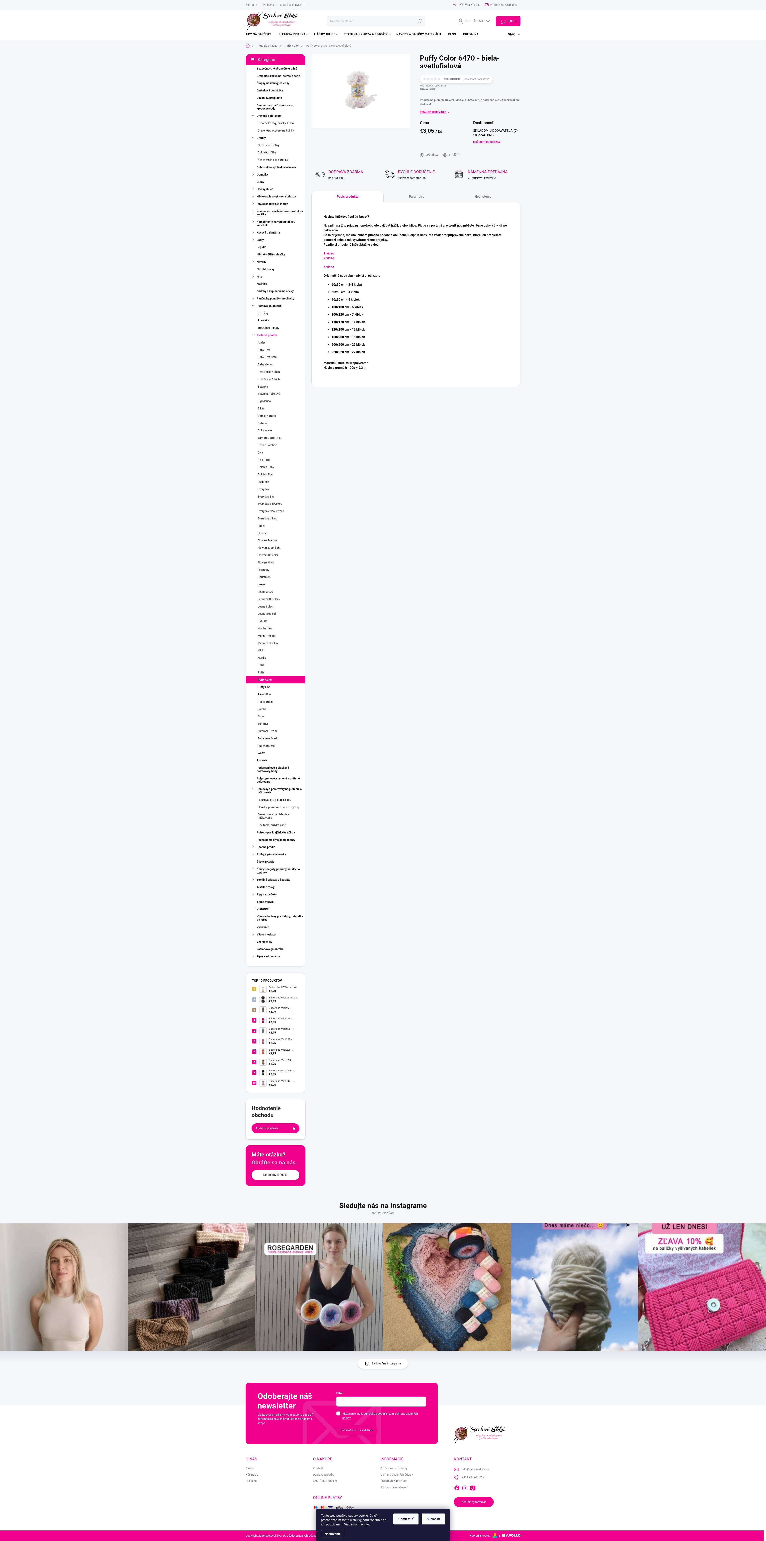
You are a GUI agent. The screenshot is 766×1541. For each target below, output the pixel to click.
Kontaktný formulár (275, 1174)
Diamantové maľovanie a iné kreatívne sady (275, 107)
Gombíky (262, 174)
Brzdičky (263, 313)
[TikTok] (473, 1487)
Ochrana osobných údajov (396, 1474)
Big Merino (264, 401)
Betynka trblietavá (269, 393)
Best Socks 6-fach (269, 379)
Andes (262, 342)
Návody (261, 261)
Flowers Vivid (266, 562)
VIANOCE (262, 909)
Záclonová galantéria (270, 949)
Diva (260, 452)
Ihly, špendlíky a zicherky (272, 203)
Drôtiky (261, 137)
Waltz (261, 753)
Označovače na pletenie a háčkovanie (273, 816)
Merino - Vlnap (266, 635)
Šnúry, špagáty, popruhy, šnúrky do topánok (278, 871)
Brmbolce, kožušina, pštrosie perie (278, 76)
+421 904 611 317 (473, 1477)
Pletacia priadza (267, 335)
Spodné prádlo (266, 847)
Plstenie (262, 760)
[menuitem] (260, 34)
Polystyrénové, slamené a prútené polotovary (278, 780)
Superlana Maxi (267, 738)
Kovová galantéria (268, 232)
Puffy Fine (264, 687)
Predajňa (268, 4)
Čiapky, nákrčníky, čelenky (273, 83)
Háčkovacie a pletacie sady (274, 799)
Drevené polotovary (269, 115)
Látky (260, 239)
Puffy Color (265, 679)
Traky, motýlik (265, 901)
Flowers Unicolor (268, 555)
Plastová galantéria (269, 305)
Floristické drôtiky (268, 145)
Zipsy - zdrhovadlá (268, 956)
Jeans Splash (266, 606)
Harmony (263, 569)
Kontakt (318, 1468)
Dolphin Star (265, 474)
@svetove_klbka (383, 1213)
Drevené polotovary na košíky (276, 130)
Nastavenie (333, 1534)
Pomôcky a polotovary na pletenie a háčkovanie (279, 790)
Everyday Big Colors (270, 503)
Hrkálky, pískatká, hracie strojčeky (278, 807)
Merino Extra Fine (268, 643)
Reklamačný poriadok (393, 1480)
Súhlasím (433, 1519)
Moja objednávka (290, 4)
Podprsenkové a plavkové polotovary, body (273, 769)
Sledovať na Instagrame (386, 1363)
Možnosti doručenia (486, 142)
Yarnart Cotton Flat (270, 437)
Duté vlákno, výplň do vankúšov (276, 167)
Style (261, 716)
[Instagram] (465, 1487)
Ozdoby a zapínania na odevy (275, 291)
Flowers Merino (267, 540)
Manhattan (265, 628)
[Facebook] (457, 1487)
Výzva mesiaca (266, 934)
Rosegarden (265, 701)
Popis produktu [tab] (347, 196)
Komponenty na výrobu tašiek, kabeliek (276, 223)
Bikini (261, 408)
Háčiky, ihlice (265, 189)
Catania (263, 423)
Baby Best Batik (267, 357)
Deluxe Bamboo (267, 445)
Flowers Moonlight (269, 547)
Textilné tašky (265, 887)
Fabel (261, 525)
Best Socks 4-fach (269, 371)
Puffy (261, 672)
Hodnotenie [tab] (483, 196)
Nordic (262, 657)
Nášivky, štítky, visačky (271, 254)
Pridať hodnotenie (267, 1128)
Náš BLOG (252, 1474)
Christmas (264, 577)
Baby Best (264, 349)
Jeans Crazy (265, 591)
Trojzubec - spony (268, 327)
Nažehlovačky (265, 269)
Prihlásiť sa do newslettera (357, 1430)
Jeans (261, 584)
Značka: (427, 89)
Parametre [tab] (416, 196)
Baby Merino (265, 364)
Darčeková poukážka (270, 90)
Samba (262, 709)
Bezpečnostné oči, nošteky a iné (277, 68)
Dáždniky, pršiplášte (269, 97)
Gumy (260, 182)
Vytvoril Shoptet (480, 1535)
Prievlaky (263, 320)
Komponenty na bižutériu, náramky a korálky (280, 213)
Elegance (263, 481)
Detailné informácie (433, 112)
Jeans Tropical (267, 613)
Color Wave (265, 430)
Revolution (264, 694)
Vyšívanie (263, 927)
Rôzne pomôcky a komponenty (276, 839)
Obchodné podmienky (393, 1468)
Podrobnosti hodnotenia (476, 79)
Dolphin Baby (266, 467)
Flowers (263, 533)
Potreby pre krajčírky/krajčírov (276, 832)
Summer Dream (267, 731)
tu (367, 1524)
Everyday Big (266, 496)
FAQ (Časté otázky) (325, 1480)
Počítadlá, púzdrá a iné (272, 825)
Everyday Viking (267, 518)
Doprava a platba (323, 1474)
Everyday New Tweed (271, 511)
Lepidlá (261, 247)
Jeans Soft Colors (269, 599)
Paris (261, 665)
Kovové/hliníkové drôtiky (273, 159)
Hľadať (420, 21)
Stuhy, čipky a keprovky (271, 854)
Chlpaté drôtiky (267, 152)
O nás (249, 1468)
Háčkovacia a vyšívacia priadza (276, 196)
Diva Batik (264, 459)
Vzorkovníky (264, 941)
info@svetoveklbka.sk (475, 1469)
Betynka (263, 386)
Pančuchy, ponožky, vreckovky (275, 298)
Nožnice (262, 283)
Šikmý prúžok (265, 861)
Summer (263, 723)
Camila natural (267, 415)
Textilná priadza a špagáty (273, 879)
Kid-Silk (262, 621)
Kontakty (251, 4)
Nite (259, 276)
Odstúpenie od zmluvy (394, 1487)
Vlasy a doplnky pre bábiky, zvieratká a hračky (280, 918)
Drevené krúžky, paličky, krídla (276, 123)
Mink (261, 650)
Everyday (263, 489)
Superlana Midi (267, 745)
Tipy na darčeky (267, 894)
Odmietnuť (406, 1519)
